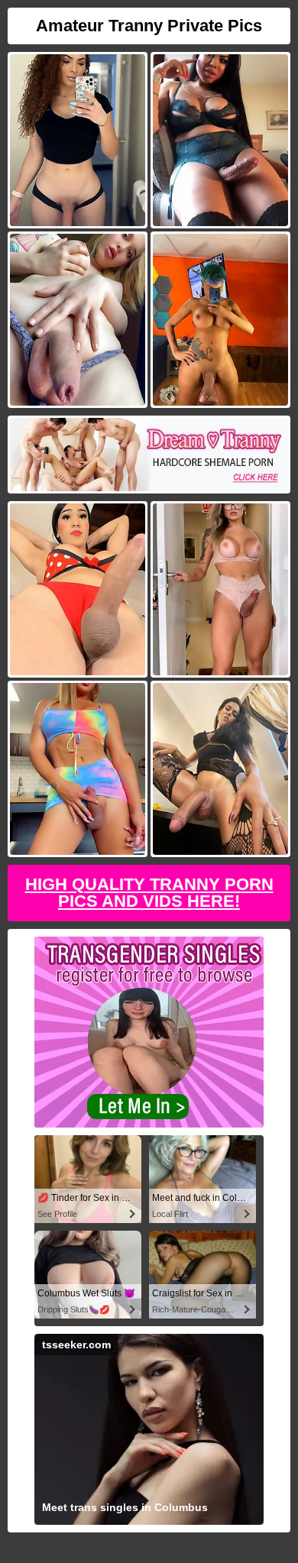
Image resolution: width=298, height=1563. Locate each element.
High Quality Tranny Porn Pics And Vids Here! (149, 893)
